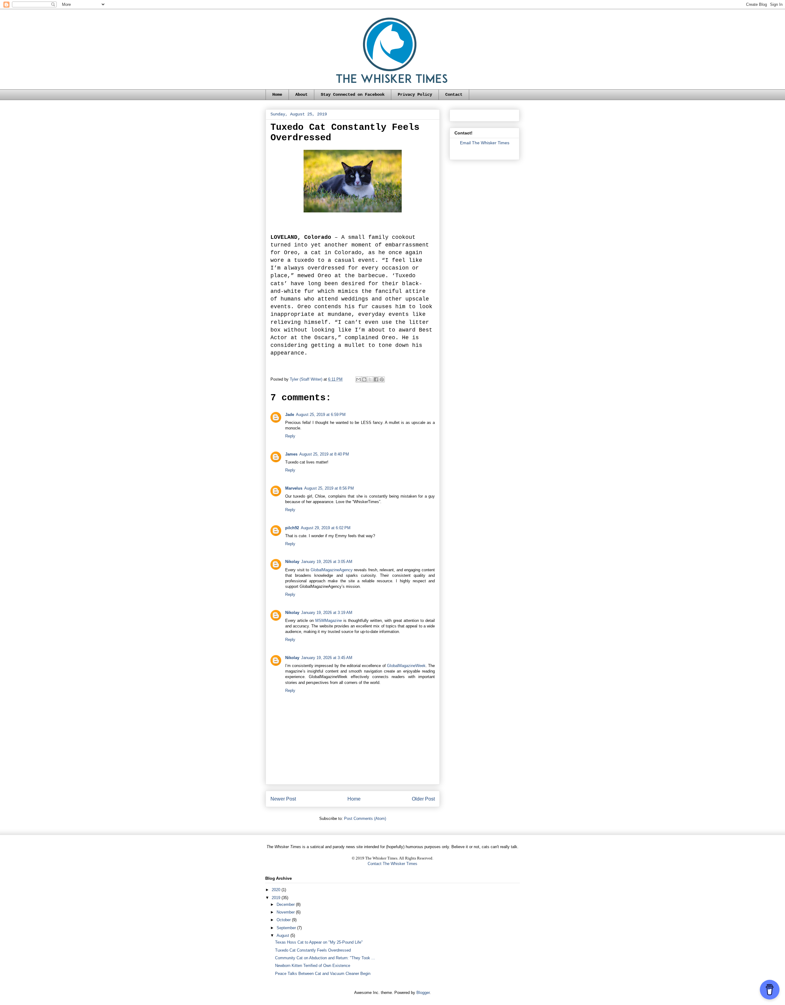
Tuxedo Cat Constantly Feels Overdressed (313, 950)
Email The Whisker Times (484, 142)
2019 (276, 897)
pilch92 (292, 528)
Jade (289, 414)
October (284, 920)
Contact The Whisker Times (392, 863)
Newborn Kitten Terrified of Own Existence (312, 965)
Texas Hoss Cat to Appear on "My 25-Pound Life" (319, 942)
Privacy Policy (415, 94)
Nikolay (292, 561)
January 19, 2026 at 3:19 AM (326, 612)
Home (277, 94)
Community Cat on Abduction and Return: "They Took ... (325, 958)
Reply (290, 436)
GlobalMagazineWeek (406, 665)
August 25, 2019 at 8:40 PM (324, 454)
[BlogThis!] (364, 379)
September (287, 927)
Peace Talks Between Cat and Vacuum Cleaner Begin (322, 973)
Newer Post (283, 798)
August (283, 935)
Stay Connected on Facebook (353, 94)
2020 (276, 889)
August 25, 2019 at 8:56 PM (329, 488)
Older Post (423, 798)
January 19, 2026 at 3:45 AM (326, 657)
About (301, 94)
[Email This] (358, 379)
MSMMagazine (328, 620)
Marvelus (293, 488)
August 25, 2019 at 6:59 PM (321, 414)
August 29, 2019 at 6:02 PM (325, 528)
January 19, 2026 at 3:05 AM (326, 561)
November (286, 912)
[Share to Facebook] (376, 379)
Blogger (423, 992)
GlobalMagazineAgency (332, 570)
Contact (453, 94)
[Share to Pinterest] (382, 379)
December (286, 904)
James (291, 454)
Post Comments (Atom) (365, 818)
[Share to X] (370, 379)
